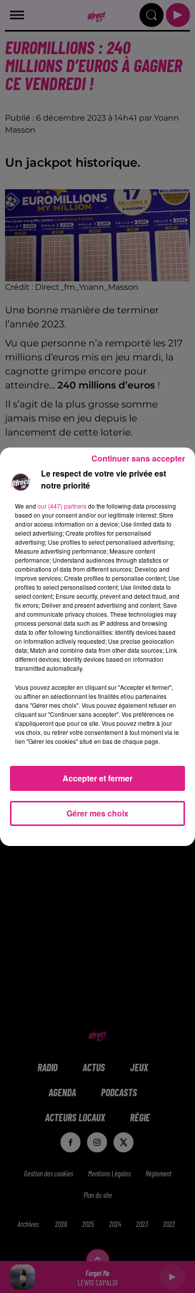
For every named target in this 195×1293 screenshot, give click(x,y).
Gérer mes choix (97, 813)
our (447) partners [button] (62, 506)
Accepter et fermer (97, 778)
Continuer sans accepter (138, 458)
